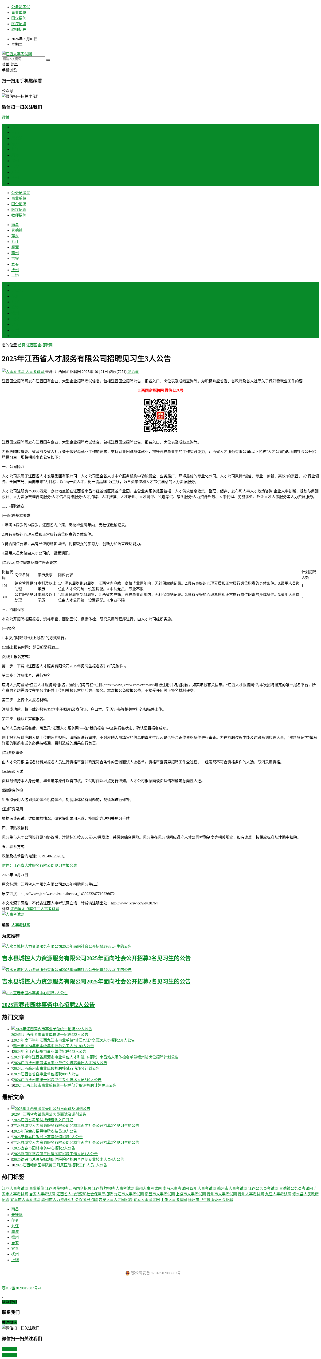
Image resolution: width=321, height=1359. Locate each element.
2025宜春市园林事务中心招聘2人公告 (48, 1005)
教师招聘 (18, 30)
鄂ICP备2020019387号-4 (21, 1288)
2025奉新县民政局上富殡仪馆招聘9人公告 (48, 1137)
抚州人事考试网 (251, 1194)
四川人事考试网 (203, 1188)
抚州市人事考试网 (222, 1194)
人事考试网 (34, 372)
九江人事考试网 (278, 1194)
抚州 (15, 178)
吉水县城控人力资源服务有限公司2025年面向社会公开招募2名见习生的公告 (96, 958)
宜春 (15, 172)
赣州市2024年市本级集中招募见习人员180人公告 (53, 1046)
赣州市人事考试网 (232, 1188)
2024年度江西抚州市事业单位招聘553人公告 (49, 1052)
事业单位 (18, 13)
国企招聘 (18, 18)
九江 (15, 149)
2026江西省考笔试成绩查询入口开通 (43, 1120)
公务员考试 (20, 7)
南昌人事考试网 (176, 1188)
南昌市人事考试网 (160, 1194)
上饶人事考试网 (174, 1200)
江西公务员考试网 (263, 1188)
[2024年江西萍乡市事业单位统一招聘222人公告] (165, 1028)
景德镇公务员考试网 (296, 1188)
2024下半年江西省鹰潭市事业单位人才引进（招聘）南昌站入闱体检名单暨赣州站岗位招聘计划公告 (96, 1057)
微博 (5, 117)
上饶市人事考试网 (191, 1194)
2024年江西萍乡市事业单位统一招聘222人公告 (49, 1035)
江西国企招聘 (21, 909)
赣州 (15, 161)
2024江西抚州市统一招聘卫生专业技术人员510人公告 (57, 1080)
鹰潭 (15, 155)
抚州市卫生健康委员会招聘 (210, 1200)
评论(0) (133, 372)
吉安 (15, 166)
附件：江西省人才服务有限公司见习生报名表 (39, 866)
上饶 (15, 183)
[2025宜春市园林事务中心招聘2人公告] (160, 992)
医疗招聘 (18, 24)
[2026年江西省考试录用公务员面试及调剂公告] (165, 1108)
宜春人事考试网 (146, 1200)
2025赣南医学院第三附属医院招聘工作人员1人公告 (55, 1154)
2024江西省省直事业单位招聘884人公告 (46, 1074)
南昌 (15, 133)
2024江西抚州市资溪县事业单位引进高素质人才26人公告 (60, 1063)
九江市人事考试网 (129, 1194)
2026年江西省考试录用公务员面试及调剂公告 (48, 1114)
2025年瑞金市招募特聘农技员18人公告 (45, 1131)
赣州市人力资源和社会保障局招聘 (69, 1200)
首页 (15, 127)
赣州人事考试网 (148, 1188)
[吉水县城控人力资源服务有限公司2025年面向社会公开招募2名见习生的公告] (160, 946)
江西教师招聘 (103, 1188)
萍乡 (15, 144)
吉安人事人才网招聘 (116, 1200)
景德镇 (17, 138)
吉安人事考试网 (42, 1194)
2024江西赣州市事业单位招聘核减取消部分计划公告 (56, 1068)
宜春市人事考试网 (25, 1200)
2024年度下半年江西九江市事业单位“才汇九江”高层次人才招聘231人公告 (74, 1040)
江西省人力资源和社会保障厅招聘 (84, 1194)
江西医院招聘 (56, 1188)
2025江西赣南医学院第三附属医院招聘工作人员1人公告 (61, 1165)
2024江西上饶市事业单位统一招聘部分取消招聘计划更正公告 (66, 1085)
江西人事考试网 (46, 909)
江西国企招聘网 (39, 345)
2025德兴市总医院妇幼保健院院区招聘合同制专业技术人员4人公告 (68, 1159)
